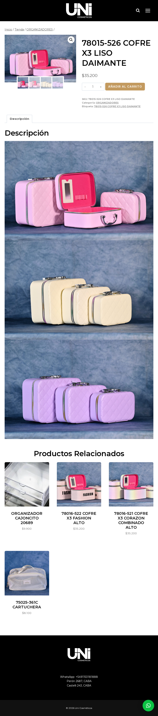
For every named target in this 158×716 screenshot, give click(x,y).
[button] (71, 39)
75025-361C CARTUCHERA (27, 604)
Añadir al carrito (125, 86)
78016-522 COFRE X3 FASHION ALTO (78, 518)
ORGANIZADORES (107, 102)
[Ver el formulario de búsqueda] (137, 10)
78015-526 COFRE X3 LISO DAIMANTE (117, 106)
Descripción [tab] (19, 119)
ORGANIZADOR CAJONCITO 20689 (26, 518)
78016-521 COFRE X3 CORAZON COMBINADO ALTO (131, 520)
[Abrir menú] (149, 10)
